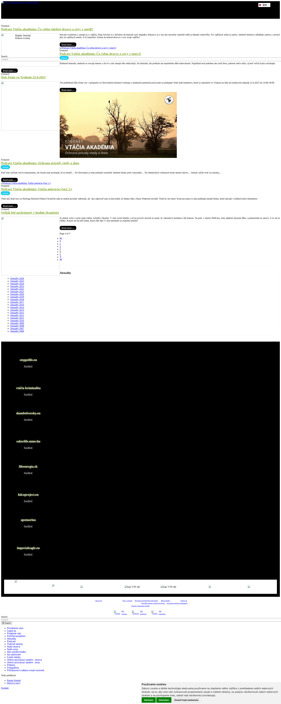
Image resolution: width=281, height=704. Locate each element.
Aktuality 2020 (17, 294)
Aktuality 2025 (17, 281)
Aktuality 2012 (17, 315)
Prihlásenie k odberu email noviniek (25, 670)
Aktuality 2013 (17, 312)
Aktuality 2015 (17, 310)
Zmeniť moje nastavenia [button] (186, 700)
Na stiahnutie (14, 654)
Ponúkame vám (15, 628)
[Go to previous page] (60, 241)
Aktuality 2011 (17, 318)
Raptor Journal (23, 35)
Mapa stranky (165, 600)
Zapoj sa (11, 631)
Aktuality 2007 (17, 328)
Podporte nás (14, 633)
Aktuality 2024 (17, 283)
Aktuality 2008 (17, 326)
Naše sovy (12, 649)
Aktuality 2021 (17, 291)
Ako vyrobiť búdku (16, 652)
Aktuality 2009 (17, 323)
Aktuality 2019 (17, 297)
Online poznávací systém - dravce (24, 660)
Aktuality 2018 (17, 299)
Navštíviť (28, 366)
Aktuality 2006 (17, 331)
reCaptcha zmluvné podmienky (177, 603)
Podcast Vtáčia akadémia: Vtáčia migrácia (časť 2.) (36, 189)
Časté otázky (13, 657)
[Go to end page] (61, 259)
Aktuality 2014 (17, 307)
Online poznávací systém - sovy (23, 662)
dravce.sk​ (98, 600)
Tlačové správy (15, 644)
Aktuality (11, 638)
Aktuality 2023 (17, 286)
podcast (64, 58)
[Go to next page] (60, 257)
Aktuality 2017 (17, 302)
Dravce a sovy (22, 38)
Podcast (11, 641)
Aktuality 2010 (17, 320)
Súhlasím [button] (148, 700)
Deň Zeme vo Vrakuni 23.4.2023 (23, 77)
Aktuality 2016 (17, 305)
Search (4, 56)
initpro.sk (184, 600)
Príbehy (11, 665)
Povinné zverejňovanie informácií (146, 600)
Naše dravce (13, 646)
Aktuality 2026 (17, 278)
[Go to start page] (61, 238)
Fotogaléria (13, 668)
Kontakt (15, 46)
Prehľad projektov (16, 636)
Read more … (67, 44)
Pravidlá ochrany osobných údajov (153, 603)
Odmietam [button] (164, 700)
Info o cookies (127, 600)
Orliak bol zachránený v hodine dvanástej (30, 212)
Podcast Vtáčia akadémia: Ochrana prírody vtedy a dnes (40, 163)
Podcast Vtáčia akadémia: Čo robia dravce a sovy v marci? (100, 54)
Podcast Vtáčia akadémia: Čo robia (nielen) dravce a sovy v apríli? (47, 29)
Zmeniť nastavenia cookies (140, 606)
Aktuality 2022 (17, 289)
